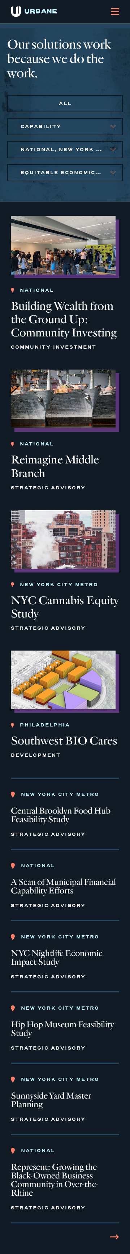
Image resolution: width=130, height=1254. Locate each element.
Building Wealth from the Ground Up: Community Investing (64, 319)
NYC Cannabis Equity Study (65, 607)
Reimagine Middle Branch (55, 466)
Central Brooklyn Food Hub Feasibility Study (60, 815)
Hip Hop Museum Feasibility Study (62, 1029)
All (65, 103)
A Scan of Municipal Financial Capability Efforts (63, 886)
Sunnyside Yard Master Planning (51, 1100)
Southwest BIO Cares (64, 741)
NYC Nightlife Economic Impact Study (57, 957)
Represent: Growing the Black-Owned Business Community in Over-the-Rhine (55, 1180)
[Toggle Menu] (115, 11)
